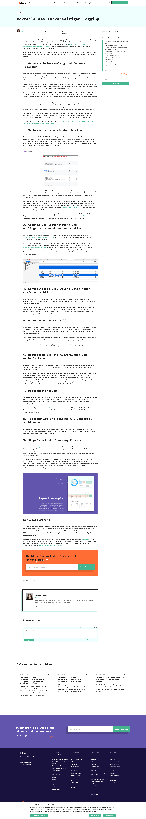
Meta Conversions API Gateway (60, 759)
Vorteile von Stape (95, 792)
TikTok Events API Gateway (59, 766)
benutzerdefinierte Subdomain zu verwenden (38, 237)
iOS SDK (73, 780)
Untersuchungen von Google (60, 76)
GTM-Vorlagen (75, 762)
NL (117, 32)
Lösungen (40, 3)
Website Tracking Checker (37, 447)
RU (107, 32)
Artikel (81, 216)
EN (103, 32)
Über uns (112, 773)
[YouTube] (25, 756)
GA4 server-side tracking (97, 779)
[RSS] (33, 757)
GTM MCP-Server (75, 775)
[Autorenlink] (36, 606)
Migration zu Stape (115, 766)
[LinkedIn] (31, 756)
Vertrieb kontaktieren (115, 762)
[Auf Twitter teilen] (30, 580)
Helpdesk (112, 759)
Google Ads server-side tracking (97, 782)
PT (111, 32)
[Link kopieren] (35, 580)
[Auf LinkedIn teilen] (32, 580)
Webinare (93, 762)
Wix (53, 784)
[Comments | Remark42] (60, 638)
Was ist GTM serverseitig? (97, 777)
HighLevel (54, 787)
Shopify (54, 777)
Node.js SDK (74, 787)
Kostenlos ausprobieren (119, 3)
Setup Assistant (75, 757)
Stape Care (113, 755)
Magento (54, 782)
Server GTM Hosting (57, 755)
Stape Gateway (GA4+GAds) (59, 768)
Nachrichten (94, 764)
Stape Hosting (86, 539)
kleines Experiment (43, 214)
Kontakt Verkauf (104, 3)
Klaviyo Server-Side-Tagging (72, 208)
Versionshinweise (95, 766)
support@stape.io (25, 762)
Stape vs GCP (94, 794)
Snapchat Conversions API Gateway (58, 762)
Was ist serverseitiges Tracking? (96, 769)
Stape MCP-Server (76, 773)
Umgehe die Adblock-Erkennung (96, 789)
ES (105, 32)
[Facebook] (20, 756)
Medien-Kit (113, 780)
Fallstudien (93, 759)
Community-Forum (114, 764)
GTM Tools (74, 764)
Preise (65, 3)
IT (115, 32)
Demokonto (113, 782)
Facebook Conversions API (97, 786)
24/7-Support (113, 757)
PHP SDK (73, 785)
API (72, 790)
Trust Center (113, 778)
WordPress (55, 779)
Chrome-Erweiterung (76, 759)
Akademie (93, 755)
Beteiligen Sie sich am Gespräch (68, 32)
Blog (92, 757)
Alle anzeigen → (56, 789)
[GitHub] (28, 756)
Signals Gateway (56, 770)
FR (113, 32)
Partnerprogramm (114, 775)
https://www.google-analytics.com (34, 248)
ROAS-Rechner (75, 766)
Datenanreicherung (55, 408)
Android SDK (74, 782)
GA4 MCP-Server (75, 778)
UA (109, 32)
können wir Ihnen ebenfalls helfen (50, 545)
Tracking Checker (75, 755)
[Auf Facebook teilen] (27, 580)
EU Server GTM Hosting (58, 757)
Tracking (20, 13)
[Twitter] (23, 756)
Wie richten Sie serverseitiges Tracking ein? (98, 773)
